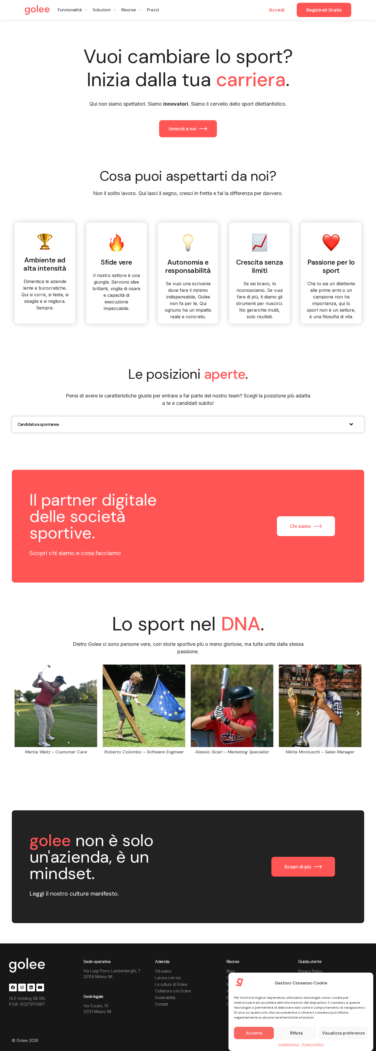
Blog (230, 971)
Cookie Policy (288, 1044)
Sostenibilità (165, 997)
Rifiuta (296, 1033)
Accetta (254, 1033)
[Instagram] (22, 987)
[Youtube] (40, 987)
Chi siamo (163, 971)
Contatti (161, 1004)
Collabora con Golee (173, 991)
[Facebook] (13, 987)
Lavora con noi (168, 977)
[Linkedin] (31, 987)
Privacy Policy (313, 1044)
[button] (18, 712)
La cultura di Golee (171, 984)
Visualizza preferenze (343, 1033)
